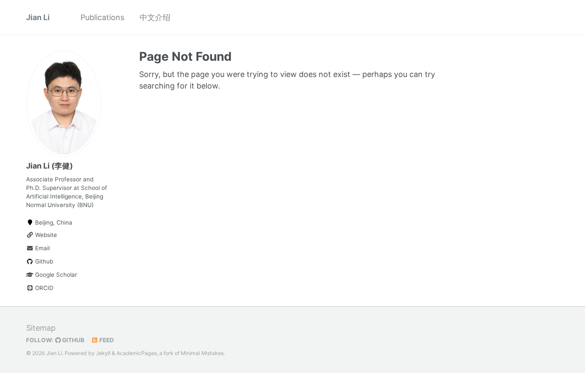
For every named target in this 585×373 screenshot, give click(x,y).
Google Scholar (55, 274)
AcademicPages (136, 353)
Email (41, 248)
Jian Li (38, 17)
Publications (102, 17)
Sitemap (41, 327)
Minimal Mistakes (202, 353)
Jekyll (103, 353)
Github (43, 261)
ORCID (43, 287)
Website (45, 234)
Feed (106, 340)
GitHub (72, 340)
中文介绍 (155, 17)
